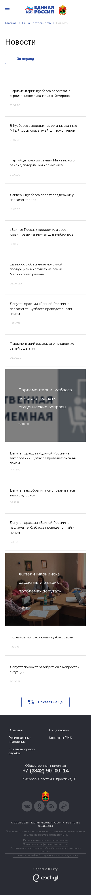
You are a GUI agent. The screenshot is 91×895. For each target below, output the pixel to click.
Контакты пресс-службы (21, 751)
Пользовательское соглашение (45, 840)
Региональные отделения (19, 740)
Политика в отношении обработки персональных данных (45, 849)
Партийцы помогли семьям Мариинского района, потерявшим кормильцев (42, 162)
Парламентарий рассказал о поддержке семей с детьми (42, 346)
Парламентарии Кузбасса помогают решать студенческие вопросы (45, 398)
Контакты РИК (60, 738)
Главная (11, 23)
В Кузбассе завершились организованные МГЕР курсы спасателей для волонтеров (43, 128)
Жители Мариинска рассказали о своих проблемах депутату (40, 583)
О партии (15, 730)
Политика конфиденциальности (45, 844)
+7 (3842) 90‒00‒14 (46, 771)
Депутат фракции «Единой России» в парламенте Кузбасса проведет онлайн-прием (42, 309)
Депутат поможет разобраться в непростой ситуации (45, 669)
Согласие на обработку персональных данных (45, 855)
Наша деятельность (36, 23)
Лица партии (59, 730)
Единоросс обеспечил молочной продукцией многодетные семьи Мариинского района (36, 269)
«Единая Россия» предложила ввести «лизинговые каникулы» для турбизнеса (41, 232)
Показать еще (50, 702)
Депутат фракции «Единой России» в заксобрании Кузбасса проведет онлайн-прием (43, 458)
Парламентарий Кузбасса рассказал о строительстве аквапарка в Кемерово (40, 93)
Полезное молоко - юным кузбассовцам (41, 637)
